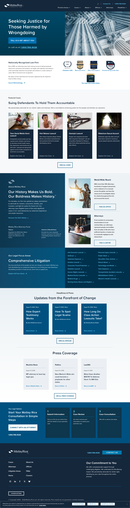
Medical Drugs (73, 279)
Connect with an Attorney (23, 427)
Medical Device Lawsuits (76, 275)
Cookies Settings (16, 493)
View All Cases (65, 165)
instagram (10, 481)
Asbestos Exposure (74, 259)
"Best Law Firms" (80, 70)
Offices (97, 8)
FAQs (28, 471)
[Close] (127, 504)
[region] (65, 504)
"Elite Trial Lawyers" (94, 70)
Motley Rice (19, 453)
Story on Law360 (89, 386)
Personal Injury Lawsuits (106, 252)
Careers (29, 475)
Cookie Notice (42, 505)
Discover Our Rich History (17, 218)
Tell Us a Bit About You (22, 40)
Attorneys (109, 8)
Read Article (30, 331)
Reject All (93, 504)
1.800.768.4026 (120, 4)
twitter (24, 481)
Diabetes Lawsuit (74, 269)
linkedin (15, 481)
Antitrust (71, 256)
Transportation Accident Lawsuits (110, 272)
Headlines (121, 8)
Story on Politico (59, 386)
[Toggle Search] (98, 3)
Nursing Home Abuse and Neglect (80, 282)
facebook (20, 481)
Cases (76, 8)
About (87, 8)
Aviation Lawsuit (73, 262)
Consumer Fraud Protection (77, 265)
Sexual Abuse (103, 262)
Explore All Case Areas (16, 273)
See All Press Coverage (65, 396)
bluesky (29, 481)
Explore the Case (16, 156)
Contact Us (107, 4)
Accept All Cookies (107, 504)
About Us (29, 462)
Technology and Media (106, 265)
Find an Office (105, 207)
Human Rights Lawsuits (76, 272)
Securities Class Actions (106, 259)
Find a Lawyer (105, 243)
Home (10, 475)
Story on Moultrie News (32, 386)
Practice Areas (63, 8)
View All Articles (65, 341)
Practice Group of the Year (110, 70)
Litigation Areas (14, 471)
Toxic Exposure (103, 269)
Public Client (102, 256)
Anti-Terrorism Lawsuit (75, 252)
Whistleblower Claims (105, 275)
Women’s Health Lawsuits (107, 279)
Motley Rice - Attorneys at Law (13, 6)
